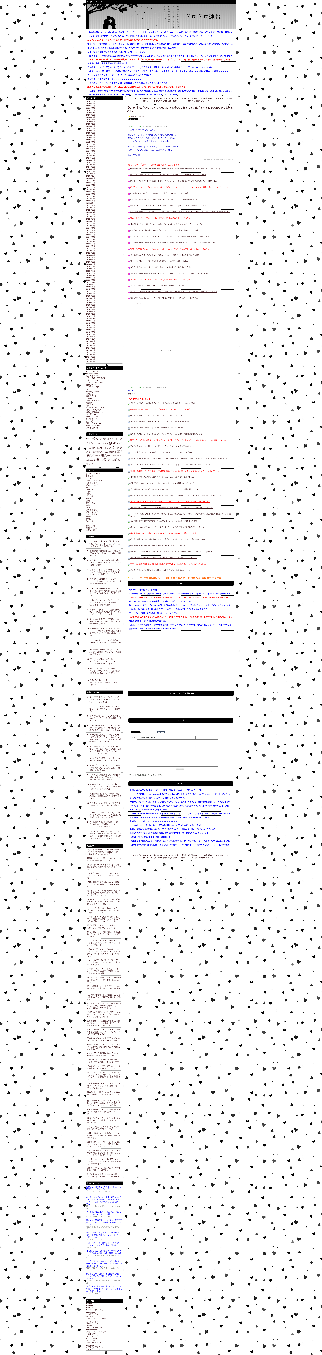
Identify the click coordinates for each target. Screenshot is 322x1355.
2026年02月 (91, 115)
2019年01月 (91, 307)
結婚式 (114, 456)
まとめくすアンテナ (94, 1349)
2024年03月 (91, 167)
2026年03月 (91, 113)
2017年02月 (91, 359)
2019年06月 (91, 296)
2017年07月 (91, 348)
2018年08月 (91, 319)
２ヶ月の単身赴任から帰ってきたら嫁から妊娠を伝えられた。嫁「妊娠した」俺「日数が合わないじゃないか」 (104, 1263)
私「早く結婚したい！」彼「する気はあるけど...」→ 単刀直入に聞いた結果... (159, 261)
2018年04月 (91, 328)
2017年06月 (91, 350)
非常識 (89, 463)
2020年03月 (91, 276)
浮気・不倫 (90, 423)
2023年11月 (91, 176)
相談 (104, 455)
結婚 (109, 455)
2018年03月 (91, 330)
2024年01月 (91, 171)
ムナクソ (89, 389)
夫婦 (88, 398)
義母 (209, 578)
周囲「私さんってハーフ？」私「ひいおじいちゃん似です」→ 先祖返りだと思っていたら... (164, 483)
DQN (87, 439)
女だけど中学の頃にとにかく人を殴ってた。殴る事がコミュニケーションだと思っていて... (163, 452)
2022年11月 (91, 203)
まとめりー (90, 1340)
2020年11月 (91, 257)
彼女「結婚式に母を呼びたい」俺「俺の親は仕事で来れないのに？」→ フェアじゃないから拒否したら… (104, 1235)
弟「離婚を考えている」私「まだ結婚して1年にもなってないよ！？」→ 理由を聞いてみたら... (165, 489)
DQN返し (90, 373)
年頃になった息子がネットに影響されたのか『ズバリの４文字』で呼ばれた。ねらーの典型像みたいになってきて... (171, 699)
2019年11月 (91, 285)
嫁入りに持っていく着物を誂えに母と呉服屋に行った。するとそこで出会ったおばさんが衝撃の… (105, 562)
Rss (92, 2)
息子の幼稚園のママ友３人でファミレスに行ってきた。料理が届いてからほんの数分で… (105, 682)
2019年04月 (91, 300)
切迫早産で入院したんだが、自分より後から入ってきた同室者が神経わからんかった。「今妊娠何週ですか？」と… (104, 1005)
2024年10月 (91, 151)
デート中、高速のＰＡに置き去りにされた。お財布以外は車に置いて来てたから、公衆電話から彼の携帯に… (105, 543)
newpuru (89, 1308)
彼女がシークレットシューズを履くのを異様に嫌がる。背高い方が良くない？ (159, 545)
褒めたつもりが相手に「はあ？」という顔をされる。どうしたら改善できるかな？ (160, 421)
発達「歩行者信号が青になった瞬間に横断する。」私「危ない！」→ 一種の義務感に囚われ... (164, 199)
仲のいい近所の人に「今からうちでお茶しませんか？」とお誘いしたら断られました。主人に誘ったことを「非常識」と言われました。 (180, 212)
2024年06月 (91, 160)
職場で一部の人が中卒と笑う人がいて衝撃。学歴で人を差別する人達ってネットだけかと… (104, 867)
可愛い (179, 578)
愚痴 (111, 452)
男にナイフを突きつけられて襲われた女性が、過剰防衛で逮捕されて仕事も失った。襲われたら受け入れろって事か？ (173, 292)
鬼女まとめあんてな (94, 1327)
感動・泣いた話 (92, 410)
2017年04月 (91, 355)
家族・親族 (90, 401)
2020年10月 (91, 260)
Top (88, 2)
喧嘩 (98, 448)
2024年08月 (91, 156)
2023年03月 (91, 194)
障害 (219, 578)
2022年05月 (91, 217)
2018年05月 (91, 325)
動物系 (89, 396)
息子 (102, 452)
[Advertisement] (158, 324)
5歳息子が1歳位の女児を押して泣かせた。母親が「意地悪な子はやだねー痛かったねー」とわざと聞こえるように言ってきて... (177, 169)
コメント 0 (149, 116)
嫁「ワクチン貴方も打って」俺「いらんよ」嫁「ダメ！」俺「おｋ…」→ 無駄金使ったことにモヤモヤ (168, 175)
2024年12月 (91, 147)
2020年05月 (91, 271)
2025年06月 (91, 133)
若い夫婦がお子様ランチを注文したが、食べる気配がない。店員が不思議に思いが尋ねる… (105, 652)
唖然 (94, 448)
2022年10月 (91, 205)
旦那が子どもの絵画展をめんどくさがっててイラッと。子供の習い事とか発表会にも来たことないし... (167, 527)
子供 (117, 448)
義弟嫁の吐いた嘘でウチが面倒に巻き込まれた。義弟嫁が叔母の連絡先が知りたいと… (105, 796)
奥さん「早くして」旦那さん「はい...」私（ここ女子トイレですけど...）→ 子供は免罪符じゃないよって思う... (171, 465)
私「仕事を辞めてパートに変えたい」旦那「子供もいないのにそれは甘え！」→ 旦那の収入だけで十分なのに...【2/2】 (174, 242)
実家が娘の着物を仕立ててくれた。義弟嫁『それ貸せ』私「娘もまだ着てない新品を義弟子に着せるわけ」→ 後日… (105, 727)
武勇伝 (89, 416)
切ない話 (89, 394)
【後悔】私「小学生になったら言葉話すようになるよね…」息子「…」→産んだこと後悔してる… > (206, 99)
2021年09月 (91, 235)
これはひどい (91, 380)
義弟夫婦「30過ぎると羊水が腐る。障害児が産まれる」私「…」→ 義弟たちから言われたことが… (104, 1222)
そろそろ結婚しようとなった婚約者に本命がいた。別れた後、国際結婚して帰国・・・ (105, 642)
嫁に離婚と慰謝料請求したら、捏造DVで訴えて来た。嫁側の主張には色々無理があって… (105, 553)
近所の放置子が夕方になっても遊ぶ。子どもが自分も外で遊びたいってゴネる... (158, 713)
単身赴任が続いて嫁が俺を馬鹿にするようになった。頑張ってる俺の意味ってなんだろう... (163, 558)
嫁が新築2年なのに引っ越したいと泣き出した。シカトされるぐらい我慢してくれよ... (164, 533)
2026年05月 (91, 108)
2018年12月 (91, 309)
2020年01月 (91, 280)
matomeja (90, 1345)
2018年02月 (91, 332)
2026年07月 (91, 104)
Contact (99, 2)
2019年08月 (91, 291)
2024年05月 (91, 162)
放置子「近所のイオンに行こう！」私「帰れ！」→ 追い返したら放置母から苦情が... (161, 267)
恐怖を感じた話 (92, 407)
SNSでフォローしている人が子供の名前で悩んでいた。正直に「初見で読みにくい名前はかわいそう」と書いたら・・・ (104, 901)
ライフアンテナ (92, 1321)
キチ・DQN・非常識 (94, 378)
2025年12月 (91, 119)
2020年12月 (91, 255)
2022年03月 (91, 221)
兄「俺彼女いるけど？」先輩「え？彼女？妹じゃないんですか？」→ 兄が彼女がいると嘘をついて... (170, 502)
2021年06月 (91, 242)
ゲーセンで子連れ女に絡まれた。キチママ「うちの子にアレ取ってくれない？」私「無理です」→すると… (104, 661)
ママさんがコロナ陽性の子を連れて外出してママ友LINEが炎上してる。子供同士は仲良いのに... (168, 564)
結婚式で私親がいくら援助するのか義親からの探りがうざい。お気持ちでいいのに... (161, 570)
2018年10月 (91, 314)
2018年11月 (91, 312)
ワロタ (102, 443)
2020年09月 (91, 262)
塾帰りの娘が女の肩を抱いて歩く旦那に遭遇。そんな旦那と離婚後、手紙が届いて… (105, 805)
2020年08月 (91, 264)
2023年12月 (91, 174)
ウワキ (97, 438)
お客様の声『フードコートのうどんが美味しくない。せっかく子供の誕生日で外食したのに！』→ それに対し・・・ (105, 814)
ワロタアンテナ (92, 1323)
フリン (89, 443)
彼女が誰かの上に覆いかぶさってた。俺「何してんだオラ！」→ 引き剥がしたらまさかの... (164, 298)
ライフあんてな (92, 1336)
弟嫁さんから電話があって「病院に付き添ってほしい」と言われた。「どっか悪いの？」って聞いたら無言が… (105, 777)
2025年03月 (91, 140)
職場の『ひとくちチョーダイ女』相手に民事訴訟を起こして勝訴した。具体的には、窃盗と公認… (105, 767)
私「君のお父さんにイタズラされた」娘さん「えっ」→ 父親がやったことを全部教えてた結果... (165, 255)
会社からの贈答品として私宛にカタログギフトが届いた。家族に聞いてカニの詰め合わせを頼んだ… (105, 621)
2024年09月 (91, 153)
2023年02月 (91, 196)
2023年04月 (91, 192)
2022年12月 (91, 201)
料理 (114, 452)
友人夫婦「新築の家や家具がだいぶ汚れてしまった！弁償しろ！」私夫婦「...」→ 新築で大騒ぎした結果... (169, 273)
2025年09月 (91, 126)
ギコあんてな (91, 1334)
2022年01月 (91, 226)
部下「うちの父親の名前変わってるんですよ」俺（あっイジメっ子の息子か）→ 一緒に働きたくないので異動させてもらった (179, 440)
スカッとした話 (92, 382)
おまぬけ (89, 376)
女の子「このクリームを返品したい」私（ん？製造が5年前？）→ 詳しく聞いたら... (163, 280)
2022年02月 (91, 223)
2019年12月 (91, 282)
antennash (90, 1312)
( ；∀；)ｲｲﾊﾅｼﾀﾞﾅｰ (93, 371)
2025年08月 (91, 128)
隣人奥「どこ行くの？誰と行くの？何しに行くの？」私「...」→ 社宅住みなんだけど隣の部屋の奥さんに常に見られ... (173, 181)
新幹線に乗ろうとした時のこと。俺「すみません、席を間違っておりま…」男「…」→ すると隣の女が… (105, 824)
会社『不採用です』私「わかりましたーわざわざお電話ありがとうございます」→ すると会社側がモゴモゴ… (104, 572)
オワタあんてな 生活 (94, 1347)
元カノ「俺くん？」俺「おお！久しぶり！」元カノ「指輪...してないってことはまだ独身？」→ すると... (168, 206)
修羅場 (89, 392)
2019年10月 (91, 287)
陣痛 (214, 578)
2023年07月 (91, 185)
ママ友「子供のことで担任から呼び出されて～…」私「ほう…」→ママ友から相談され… (104, 875)
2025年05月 (91, 135)
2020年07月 (91, 266)
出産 (173, 578)
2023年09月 (91, 180)
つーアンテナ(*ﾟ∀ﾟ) (94, 1310)
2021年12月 (91, 228)
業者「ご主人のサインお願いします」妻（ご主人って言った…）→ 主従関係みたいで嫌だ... (164, 446)
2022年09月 (91, 208)
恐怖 (98, 452)
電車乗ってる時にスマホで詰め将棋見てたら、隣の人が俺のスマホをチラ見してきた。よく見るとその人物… (105, 612)
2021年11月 (91, 230)
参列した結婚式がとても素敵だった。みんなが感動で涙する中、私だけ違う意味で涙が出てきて (104, 1135)
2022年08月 (91, 210)
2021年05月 (91, 244)
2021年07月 (91, 239)
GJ (91, 438)
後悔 (193, 578)
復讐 (88, 403)
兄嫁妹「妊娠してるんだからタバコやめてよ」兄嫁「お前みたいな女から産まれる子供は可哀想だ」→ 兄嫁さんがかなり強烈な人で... (179, 458)
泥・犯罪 (89, 421)
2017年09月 (91, 343)
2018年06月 (91, 323)
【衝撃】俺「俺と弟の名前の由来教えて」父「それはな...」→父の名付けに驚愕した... (162, 477)
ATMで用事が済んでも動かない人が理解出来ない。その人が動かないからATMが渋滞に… (104, 884)
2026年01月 (91, 117)
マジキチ (89, 387)
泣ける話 (89, 419)
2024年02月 (91, 169)
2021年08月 (91, 237)
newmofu (90, 1306)
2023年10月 (91, 178)
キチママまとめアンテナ (96, 1319)
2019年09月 (91, 289)
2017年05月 (91, 352)
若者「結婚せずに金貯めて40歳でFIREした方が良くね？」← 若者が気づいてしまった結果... (164, 521)
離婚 (117, 459)
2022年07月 (91, 212)
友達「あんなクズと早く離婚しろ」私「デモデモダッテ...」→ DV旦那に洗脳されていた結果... (165, 230)
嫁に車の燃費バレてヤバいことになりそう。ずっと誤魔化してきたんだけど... (158, 415)
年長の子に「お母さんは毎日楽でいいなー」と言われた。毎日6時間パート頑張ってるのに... (164, 403)
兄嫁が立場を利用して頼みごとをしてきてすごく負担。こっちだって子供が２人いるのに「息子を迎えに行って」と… (104, 1152)
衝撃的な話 (90, 428)
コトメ (108, 439)
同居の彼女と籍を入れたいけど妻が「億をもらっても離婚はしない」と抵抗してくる (163, 409)
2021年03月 (91, 248)
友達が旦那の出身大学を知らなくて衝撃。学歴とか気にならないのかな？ (157, 428)
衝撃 (96, 459)
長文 (107, 459)
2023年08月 (91, 183)
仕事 (106, 443)
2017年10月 (91, 341)
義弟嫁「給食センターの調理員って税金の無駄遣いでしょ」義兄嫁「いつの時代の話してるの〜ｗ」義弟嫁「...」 (175, 471)
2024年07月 (91, 158)
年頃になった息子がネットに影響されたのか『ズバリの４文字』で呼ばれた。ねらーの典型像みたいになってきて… (104, 852)
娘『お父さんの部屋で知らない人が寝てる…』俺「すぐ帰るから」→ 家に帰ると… (104, 709)
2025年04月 (91, 138)
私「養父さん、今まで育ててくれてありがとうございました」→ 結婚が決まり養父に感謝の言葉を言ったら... (170, 236)
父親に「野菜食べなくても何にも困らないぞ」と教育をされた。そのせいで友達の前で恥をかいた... (167, 434)
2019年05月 (91, 298)
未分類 (89, 414)
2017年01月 (91, 361)
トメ (120, 438)
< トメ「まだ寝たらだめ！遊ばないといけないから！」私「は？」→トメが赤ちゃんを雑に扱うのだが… (155, 99)
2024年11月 (91, 149)
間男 (112, 460)
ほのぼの (89, 385)
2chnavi (89, 1325)
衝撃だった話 (91, 425)
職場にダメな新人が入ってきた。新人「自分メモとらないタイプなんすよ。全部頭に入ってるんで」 (170, 249)
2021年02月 (91, 251)
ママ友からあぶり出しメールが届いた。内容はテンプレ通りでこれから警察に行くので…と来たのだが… (105, 786)
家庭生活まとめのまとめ (96, 1332)
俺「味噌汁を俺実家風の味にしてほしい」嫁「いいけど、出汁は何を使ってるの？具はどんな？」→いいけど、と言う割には (104, 1103)
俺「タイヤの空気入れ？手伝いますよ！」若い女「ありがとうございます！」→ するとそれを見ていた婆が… (104, 1288)
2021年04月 (91, 246)
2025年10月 (91, 124)
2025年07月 (91, 131)
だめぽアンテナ (92, 1314)
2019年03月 (91, 303)
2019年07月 (91, 294)
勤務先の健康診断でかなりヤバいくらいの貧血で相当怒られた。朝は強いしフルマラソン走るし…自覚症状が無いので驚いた (176, 495)
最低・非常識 (91, 412)
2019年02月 (91, 305)
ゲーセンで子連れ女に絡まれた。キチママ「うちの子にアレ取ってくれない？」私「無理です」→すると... (168, 709)
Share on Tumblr (161, 732)
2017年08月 (91, 346)
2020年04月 (91, 273)
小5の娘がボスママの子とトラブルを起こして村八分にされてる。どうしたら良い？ (161, 193)
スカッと (114, 439)
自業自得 (89, 460)
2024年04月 (91, 165)
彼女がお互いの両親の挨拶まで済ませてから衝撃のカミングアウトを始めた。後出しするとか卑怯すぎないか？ (171, 552)
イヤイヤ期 (143, 578)
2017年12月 (91, 337)
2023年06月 (91, 187)
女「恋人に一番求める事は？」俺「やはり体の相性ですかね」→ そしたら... (158, 286)
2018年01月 (91, 334)
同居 (90, 448)
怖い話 (89, 405)
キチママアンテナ (93, 1316)
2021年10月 (91, 233)
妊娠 (104, 448)
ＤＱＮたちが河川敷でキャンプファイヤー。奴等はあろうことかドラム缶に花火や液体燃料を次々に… (105, 581)
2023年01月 (91, 199)
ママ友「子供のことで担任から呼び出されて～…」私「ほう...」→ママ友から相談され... (161, 702)
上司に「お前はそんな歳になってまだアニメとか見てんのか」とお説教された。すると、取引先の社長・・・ (104, 602)
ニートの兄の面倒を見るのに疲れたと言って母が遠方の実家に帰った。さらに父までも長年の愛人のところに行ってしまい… (104, 919)
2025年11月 (91, 122)
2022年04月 (91, 219)
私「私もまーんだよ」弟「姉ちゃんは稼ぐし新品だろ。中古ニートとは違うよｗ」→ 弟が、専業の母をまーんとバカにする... (179, 187)
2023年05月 (91, 190)
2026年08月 (91, 101)
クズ (104, 439)
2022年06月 (91, 214)
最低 (89, 455)
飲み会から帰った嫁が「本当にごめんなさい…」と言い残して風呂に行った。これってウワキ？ (104, 1276)
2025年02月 (91, 142)
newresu (89, 1304)
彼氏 (90, 452)
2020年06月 (91, 269)
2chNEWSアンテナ (93, 1343)
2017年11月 (91, 339)
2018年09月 (91, 316)
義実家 (119, 455)
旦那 (119, 451)
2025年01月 (91, 144)
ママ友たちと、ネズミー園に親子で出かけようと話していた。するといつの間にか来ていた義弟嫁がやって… (104, 1161)
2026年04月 (91, 110)
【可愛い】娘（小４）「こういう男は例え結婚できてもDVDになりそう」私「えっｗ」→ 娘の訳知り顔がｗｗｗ (171, 508)
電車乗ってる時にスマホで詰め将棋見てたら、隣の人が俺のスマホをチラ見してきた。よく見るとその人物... (169, 706)
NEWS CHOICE (92, 1338)
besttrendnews (92, 1330)
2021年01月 (91, 253)
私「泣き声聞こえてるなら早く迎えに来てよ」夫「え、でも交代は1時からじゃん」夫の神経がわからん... (169, 539)
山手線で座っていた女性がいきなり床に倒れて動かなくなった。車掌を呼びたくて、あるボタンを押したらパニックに (104, 1023)
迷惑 (101, 460)
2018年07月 (91, 321)
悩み (106, 451)
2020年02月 (91, 278)
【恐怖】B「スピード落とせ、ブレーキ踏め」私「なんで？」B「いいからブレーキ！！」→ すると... (167, 224)
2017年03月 (91, 357)
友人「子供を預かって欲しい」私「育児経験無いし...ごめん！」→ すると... (160, 218)
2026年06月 (91, 106)
